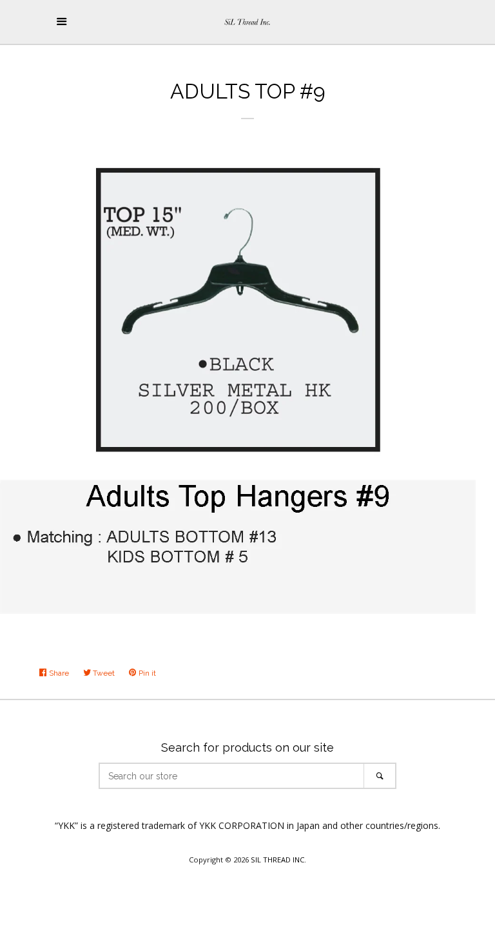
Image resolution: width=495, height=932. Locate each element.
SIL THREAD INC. (278, 859)
